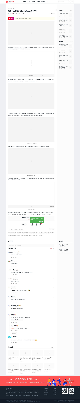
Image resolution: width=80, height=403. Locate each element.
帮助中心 (55, 395)
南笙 (12, 260)
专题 (29, 1)
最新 (51, 248)
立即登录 (71, 380)
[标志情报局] (10, 2)
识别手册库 (46, 394)
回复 (16, 257)
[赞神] (19, 305)
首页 (25, 1)
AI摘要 (11, 18)
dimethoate (15, 251)
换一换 (71, 41)
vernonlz (14, 278)
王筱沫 (12, 314)
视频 (17, 229)
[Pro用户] (14, 314)
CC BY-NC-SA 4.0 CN (27, 400)
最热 (53, 248)
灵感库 (43, 1)
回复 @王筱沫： (14, 328)
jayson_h (14, 269)
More (71, 10)
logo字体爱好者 (14, 336)
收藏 (36, 225)
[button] (32, 224)
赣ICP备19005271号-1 (71, 401)
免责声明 (23, 233)
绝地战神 (12, 286)
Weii (11, 13)
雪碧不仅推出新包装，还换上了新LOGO (22, 11)
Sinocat (12, 296)
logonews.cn (65, 400)
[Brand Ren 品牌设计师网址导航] (20, 395)
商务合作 (55, 394)
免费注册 (66, 380)
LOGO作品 (46, 390)
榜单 (34, 1)
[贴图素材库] (13, 395)
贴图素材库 (46, 392)
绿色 (37, 146)
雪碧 (9, 47)
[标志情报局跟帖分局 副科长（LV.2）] (15, 314)
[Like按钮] (22, 224)
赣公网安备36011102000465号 (62, 401)
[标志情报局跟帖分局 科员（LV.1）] (18, 251)
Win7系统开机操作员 (15, 305)
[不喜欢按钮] (13, 257)
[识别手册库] (35, 395)
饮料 (46, 47)
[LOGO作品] (27, 395)
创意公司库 (46, 395)
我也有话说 (14, 333)
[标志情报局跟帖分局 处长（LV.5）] (20, 305)
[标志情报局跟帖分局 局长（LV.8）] (15, 287)
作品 (39, 1)
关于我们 (55, 390)
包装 (13, 49)
